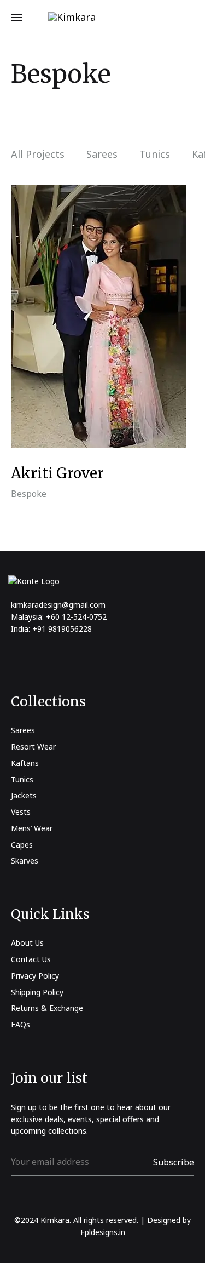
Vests (21, 812)
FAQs (20, 1024)
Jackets (24, 795)
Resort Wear (33, 746)
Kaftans (25, 763)
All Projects (38, 155)
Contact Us (31, 959)
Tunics (154, 155)
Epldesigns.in (102, 1232)
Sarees (102, 155)
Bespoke (28, 494)
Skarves (24, 860)
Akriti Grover (57, 473)
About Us (27, 943)
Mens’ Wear (31, 828)
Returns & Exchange (47, 1008)
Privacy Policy (35, 975)
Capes (22, 844)
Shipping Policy (37, 992)
